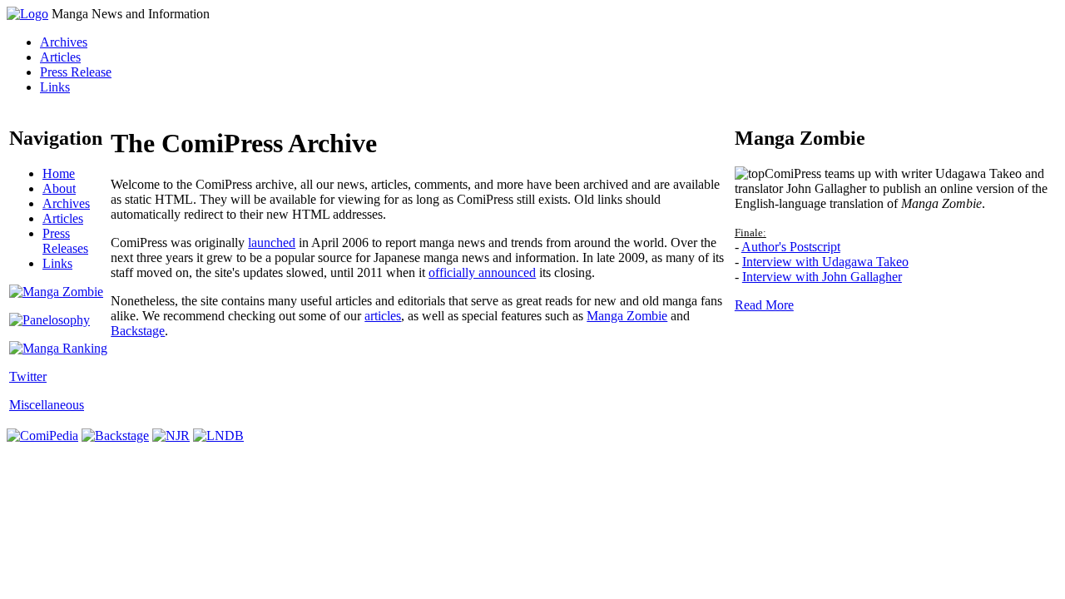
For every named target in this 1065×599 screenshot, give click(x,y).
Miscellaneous (46, 405)
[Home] (27, 14)
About (59, 188)
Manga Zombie (627, 316)
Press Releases (65, 240)
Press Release (75, 72)
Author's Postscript (790, 247)
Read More (764, 305)
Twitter (28, 376)
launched (271, 242)
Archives (63, 42)
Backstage (138, 331)
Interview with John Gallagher (822, 277)
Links (55, 87)
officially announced (482, 272)
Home (58, 173)
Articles (60, 57)
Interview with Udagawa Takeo (825, 262)
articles (382, 316)
